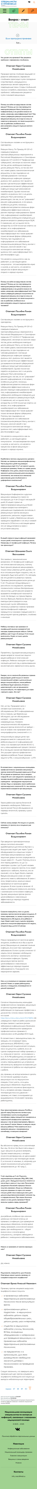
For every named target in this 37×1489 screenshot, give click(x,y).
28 (18, 1389)
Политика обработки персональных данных (18, 1436)
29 (22, 1389)
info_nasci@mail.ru (18, 1476)
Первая (8, 1389)
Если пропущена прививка (18, 38)
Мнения (18, 1463)
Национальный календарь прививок (18, 1452)
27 (14, 1389)
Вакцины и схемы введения (18, 1459)
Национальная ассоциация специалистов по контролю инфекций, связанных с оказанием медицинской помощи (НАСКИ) (17, 1401)
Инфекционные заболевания (18, 1449)
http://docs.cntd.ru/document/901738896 (17, 1018)
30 (26, 1389)
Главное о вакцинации (18, 1456)
